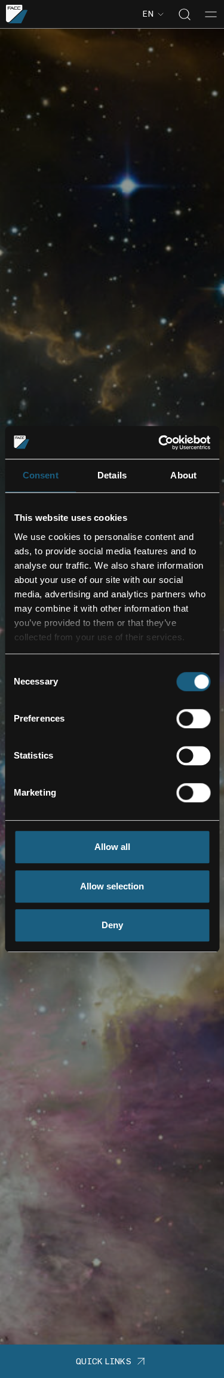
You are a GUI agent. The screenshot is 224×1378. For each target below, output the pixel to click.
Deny (112, 925)
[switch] (193, 718)
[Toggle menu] (211, 14)
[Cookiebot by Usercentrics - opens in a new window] (159, 442)
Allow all (112, 847)
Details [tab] (112, 475)
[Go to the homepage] (17, 14)
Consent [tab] (41, 475)
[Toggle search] (184, 14)
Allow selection (112, 886)
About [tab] (183, 475)
